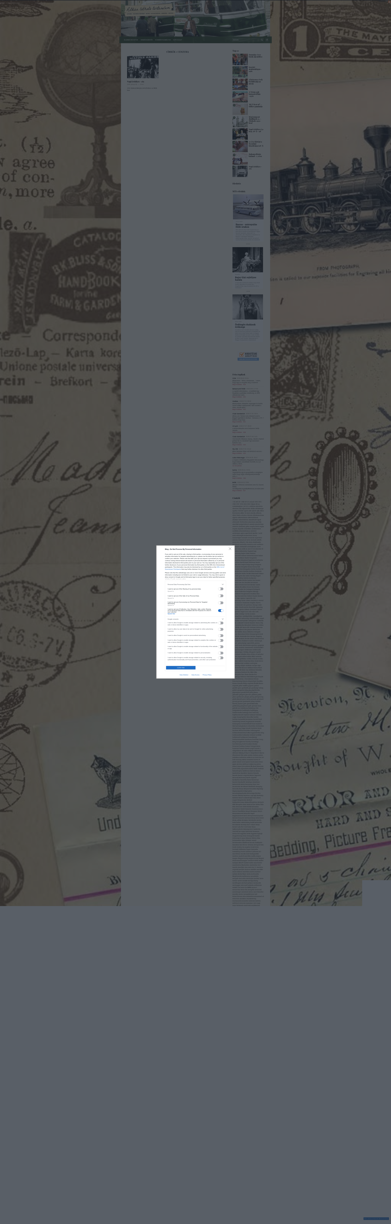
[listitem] (195, 584)
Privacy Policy (207, 675)
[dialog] (195, 612)
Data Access (195, 675)
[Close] (231, 549)
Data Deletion (184, 675)
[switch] (220, 588)
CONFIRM (181, 668)
